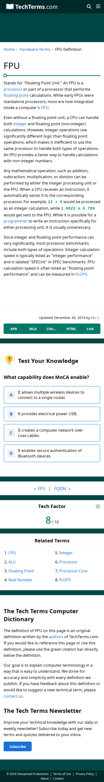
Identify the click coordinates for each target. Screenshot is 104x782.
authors (56, 636)
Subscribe (18, 746)
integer (20, 123)
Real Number (20, 580)
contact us (13, 696)
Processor (68, 562)
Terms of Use (62, 774)
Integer (66, 552)
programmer (16, 221)
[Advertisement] (52, 294)
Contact (58, 778)
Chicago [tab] (53, 328)
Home (9, 49)
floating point (16, 95)
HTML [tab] (71, 328)
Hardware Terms (35, 49)
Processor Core (73, 571)
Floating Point (21, 571)
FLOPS (81, 274)
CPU (45, 107)
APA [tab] (13, 328)
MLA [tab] (33, 328)
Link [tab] (90, 328)
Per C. (95, 317)
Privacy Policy (85, 774)
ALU (12, 562)
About (45, 778)
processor (13, 89)
